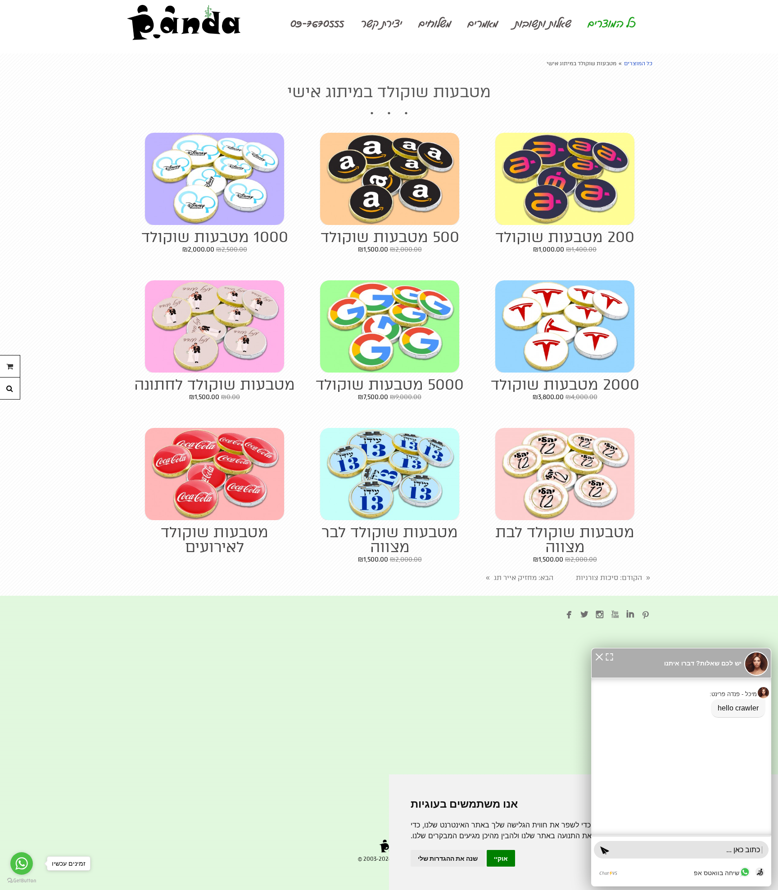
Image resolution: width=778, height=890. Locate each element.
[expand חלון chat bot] (609, 656)
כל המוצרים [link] (638, 63)
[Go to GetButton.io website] (21, 881)
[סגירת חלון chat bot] (599, 656)
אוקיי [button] (501, 858)
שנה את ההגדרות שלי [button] (448, 858)
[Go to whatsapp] (21, 863)
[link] (184, 22)
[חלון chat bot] (681, 767)
